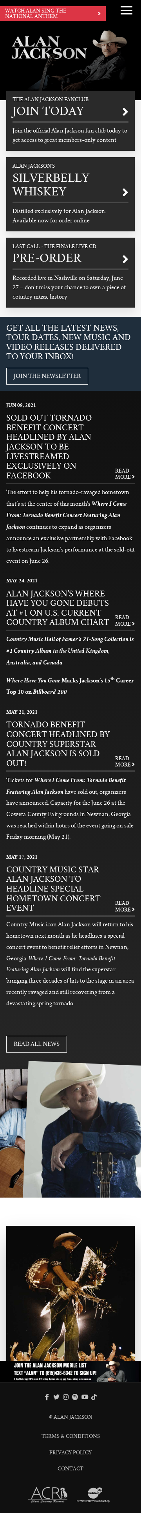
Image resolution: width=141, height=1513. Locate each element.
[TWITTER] (56, 1397)
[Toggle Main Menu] (126, 10)
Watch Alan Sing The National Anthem (35, 13)
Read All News (37, 1044)
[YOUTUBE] (84, 1397)
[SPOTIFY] (75, 1397)
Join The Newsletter (47, 376)
